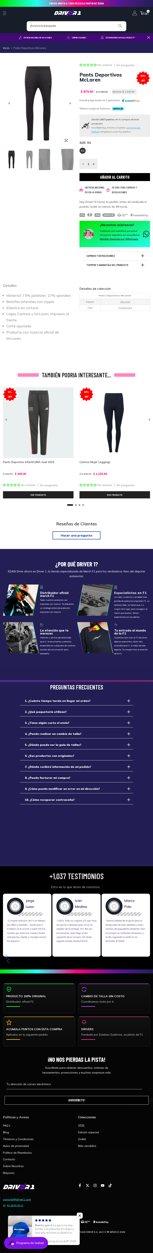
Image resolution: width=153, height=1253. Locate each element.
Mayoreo (9, 1173)
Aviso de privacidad (16, 1146)
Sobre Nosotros (13, 1166)
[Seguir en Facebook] (80, 1185)
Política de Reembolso (17, 1152)
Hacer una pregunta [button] (76, 535)
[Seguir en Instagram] (95, 1185)
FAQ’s (6, 1125)
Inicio (6, 48)
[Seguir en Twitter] (87, 1185)
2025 (81, 1125)
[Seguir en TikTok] (110, 1185)
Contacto (9, 1159)
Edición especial (88, 1132)
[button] (88, 65)
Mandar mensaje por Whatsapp (119, 238)
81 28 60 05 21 (15, 1205)
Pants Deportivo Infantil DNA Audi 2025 (28, 462)
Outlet (82, 1139)
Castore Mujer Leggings (94, 462)
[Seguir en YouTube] (102, 1185)
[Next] (70, 103)
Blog (6, 1132)
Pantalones (125, 307)
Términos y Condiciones (18, 1139)
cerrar (4, 37)
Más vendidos (87, 1146)
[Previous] (9, 103)
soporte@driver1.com (17, 1199)
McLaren (125, 301)
